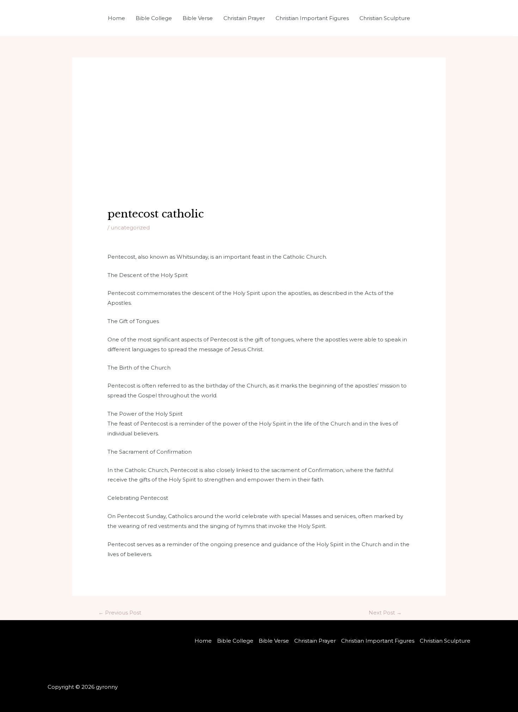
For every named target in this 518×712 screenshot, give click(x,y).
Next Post (385, 612)
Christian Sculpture (384, 18)
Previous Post (119, 612)
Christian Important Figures (312, 18)
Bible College (154, 18)
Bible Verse (198, 18)
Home (116, 18)
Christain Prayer (244, 18)
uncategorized (130, 227)
